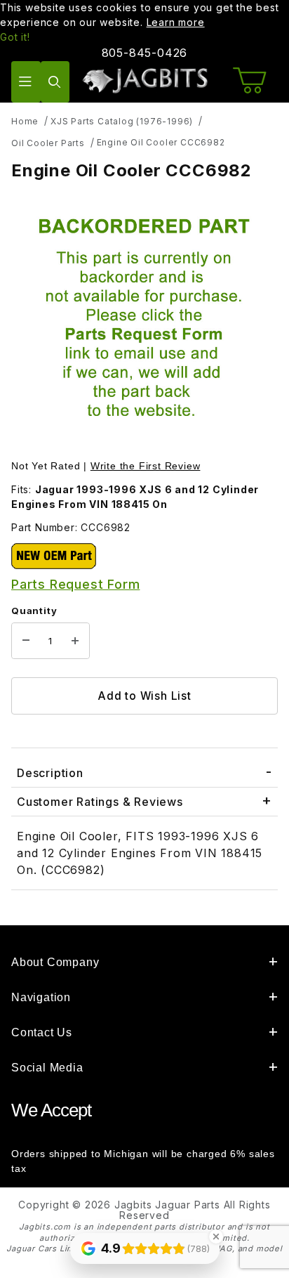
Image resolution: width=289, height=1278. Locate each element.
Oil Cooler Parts (48, 143)
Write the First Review (145, 465)
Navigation (41, 997)
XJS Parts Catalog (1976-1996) (122, 121)
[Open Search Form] (55, 82)
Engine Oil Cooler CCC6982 (161, 142)
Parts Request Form (75, 584)
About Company (55, 962)
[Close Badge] (216, 1237)
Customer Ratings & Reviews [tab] (100, 802)
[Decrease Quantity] (26, 640)
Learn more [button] (176, 22)
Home (25, 121)
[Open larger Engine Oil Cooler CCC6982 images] (144, 321)
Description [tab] (50, 773)
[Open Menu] (26, 82)
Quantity (34, 610)
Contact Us (41, 1032)
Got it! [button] (15, 37)
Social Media (47, 1068)
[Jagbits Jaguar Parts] (144, 80)
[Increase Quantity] (75, 640)
